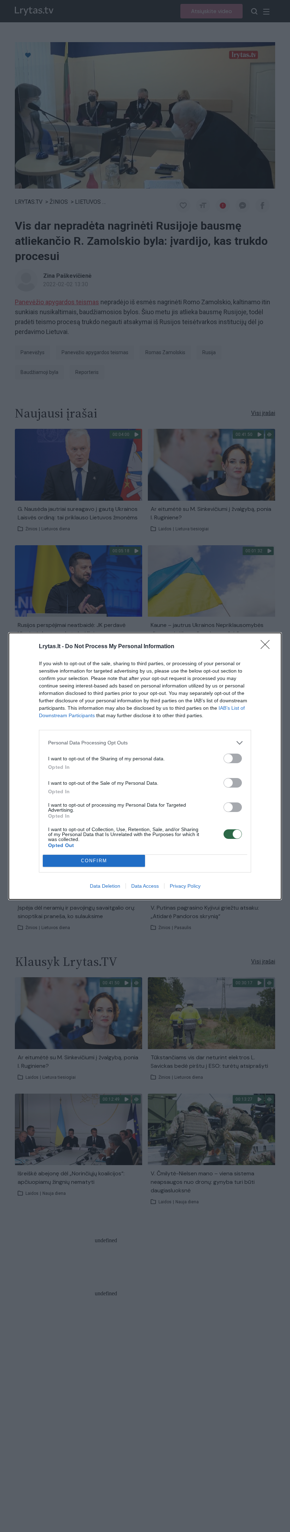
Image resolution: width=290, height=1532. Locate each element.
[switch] (233, 758)
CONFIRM (94, 860)
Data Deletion (105, 886)
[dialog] (145, 766)
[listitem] (145, 743)
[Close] (267, 646)
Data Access (145, 886)
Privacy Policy (185, 886)
